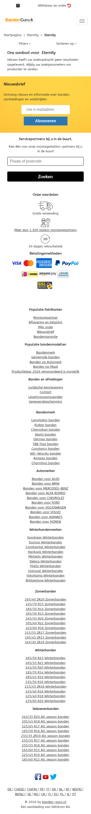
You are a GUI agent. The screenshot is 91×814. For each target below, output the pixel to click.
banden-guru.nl (54, 802)
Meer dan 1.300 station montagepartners (45, 230)
